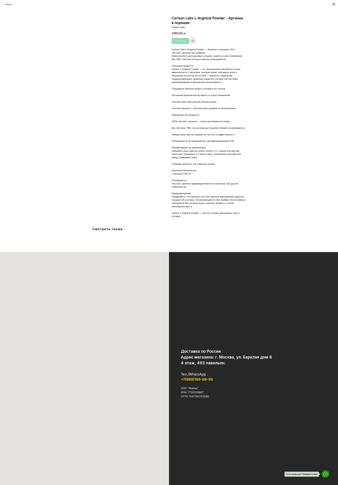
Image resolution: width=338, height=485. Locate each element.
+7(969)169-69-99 (197, 379)
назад (8, 4)
